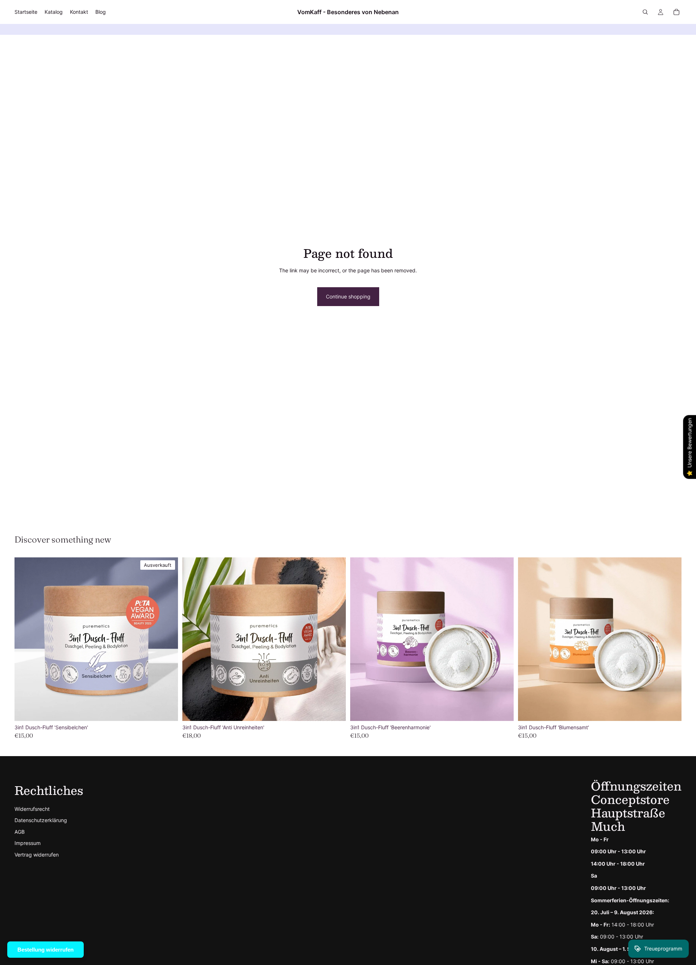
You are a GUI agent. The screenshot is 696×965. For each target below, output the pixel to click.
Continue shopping (348, 296)
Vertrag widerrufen (36, 854)
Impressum (27, 843)
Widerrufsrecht (32, 809)
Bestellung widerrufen (45, 950)
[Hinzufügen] (334, 709)
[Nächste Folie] (167, 639)
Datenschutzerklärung (40, 820)
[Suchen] (645, 12)
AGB (19, 832)
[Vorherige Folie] (25, 639)
